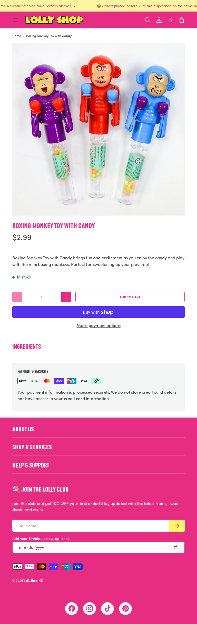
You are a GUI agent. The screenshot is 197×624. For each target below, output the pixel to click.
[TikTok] (107, 608)
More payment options (99, 325)
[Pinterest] (125, 608)
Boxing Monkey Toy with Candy (49, 35)
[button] (181, 20)
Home (16, 35)
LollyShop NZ (33, 580)
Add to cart (130, 297)
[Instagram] (89, 608)
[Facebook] (71, 608)
